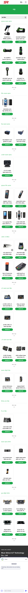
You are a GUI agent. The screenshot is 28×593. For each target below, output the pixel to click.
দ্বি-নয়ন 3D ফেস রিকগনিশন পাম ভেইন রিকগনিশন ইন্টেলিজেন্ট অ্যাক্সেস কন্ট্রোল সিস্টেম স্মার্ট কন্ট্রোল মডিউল (20, 530)
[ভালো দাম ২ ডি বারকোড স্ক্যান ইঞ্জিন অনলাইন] (14, 366)
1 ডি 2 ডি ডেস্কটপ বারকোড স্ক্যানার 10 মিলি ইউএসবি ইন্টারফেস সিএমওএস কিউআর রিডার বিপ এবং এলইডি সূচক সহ (7, 171)
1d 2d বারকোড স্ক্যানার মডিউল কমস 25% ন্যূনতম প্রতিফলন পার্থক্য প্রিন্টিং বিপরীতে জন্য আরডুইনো (7, 458)
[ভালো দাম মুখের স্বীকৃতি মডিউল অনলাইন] (14, 540)
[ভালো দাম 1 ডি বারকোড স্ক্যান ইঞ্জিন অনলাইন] (14, 336)
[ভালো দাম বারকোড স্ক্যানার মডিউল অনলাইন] (14, 489)
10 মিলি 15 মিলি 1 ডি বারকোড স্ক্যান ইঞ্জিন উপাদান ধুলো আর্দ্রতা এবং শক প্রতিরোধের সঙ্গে (7, 325)
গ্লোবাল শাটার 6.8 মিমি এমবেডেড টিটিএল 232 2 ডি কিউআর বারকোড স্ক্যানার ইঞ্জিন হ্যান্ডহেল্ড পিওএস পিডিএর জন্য (7, 428)
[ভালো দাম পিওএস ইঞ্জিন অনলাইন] (14, 438)
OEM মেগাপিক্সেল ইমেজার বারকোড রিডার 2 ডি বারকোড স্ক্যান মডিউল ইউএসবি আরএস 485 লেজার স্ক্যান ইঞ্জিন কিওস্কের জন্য (21, 356)
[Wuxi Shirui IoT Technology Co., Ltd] (6, 2)
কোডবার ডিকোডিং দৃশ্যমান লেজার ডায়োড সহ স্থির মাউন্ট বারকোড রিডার (21, 141)
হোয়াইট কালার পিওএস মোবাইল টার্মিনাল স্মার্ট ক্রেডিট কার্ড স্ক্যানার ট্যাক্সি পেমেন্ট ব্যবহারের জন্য (21, 274)
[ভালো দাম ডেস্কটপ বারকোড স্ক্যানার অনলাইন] (14, 181)
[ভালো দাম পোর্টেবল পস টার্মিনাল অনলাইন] (14, 284)
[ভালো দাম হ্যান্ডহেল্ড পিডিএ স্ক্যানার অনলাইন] (14, 233)
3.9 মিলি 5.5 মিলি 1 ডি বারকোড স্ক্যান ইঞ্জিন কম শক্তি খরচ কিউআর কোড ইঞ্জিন (7, 305)
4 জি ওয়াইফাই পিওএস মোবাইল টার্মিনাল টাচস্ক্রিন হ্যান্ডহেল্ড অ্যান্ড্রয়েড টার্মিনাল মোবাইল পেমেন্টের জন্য (7, 253)
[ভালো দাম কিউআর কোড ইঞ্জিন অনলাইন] (14, 407)
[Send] (26, 590)
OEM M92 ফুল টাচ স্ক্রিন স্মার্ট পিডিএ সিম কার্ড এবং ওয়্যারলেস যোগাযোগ (7, 110)
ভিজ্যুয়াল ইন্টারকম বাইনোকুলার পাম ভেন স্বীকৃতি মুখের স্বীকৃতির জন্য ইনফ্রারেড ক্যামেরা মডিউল (7, 530)
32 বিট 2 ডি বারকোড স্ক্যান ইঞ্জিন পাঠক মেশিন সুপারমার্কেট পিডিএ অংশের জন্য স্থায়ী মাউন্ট (7, 356)
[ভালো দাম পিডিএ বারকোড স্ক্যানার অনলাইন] (14, 120)
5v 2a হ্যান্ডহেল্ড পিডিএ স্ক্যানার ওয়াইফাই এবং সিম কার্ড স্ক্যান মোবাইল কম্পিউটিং (7, 223)
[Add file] (2, 590)
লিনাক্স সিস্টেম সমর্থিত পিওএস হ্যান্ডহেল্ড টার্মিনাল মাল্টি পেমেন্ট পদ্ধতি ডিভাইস (21, 253)
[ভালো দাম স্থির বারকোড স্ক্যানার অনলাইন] (14, 151)
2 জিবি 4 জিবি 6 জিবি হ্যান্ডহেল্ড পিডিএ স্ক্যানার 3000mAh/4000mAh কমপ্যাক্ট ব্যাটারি (21, 223)
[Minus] (26, 559)
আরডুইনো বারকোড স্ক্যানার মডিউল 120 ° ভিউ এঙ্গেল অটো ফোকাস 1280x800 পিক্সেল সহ (21, 458)
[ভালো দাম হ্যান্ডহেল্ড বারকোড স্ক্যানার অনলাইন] (14, 89)
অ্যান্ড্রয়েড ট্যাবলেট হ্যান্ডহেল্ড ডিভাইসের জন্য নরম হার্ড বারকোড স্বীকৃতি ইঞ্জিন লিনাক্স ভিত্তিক (20, 387)
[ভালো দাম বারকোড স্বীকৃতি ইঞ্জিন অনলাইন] (14, 397)
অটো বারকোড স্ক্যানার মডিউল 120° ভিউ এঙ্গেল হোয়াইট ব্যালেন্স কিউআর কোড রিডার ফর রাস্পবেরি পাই (7, 479)
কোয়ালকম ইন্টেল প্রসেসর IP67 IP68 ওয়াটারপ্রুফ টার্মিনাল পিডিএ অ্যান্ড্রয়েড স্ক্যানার (21, 202)
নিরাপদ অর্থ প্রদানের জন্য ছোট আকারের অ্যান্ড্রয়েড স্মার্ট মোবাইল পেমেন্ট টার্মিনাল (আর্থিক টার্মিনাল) (7, 274)
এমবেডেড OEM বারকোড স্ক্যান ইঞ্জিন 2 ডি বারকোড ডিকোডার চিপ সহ (7, 387)
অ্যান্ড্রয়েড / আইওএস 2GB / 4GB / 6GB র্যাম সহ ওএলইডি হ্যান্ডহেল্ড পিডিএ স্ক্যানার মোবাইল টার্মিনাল (7, 202)
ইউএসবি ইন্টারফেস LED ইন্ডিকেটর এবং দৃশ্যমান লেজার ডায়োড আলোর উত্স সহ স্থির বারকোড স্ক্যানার (7, 141)
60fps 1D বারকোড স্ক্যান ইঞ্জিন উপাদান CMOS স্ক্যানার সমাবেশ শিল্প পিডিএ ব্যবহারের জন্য (20, 305)
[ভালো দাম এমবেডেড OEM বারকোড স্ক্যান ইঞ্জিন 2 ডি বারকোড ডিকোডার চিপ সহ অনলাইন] (7, 379)
